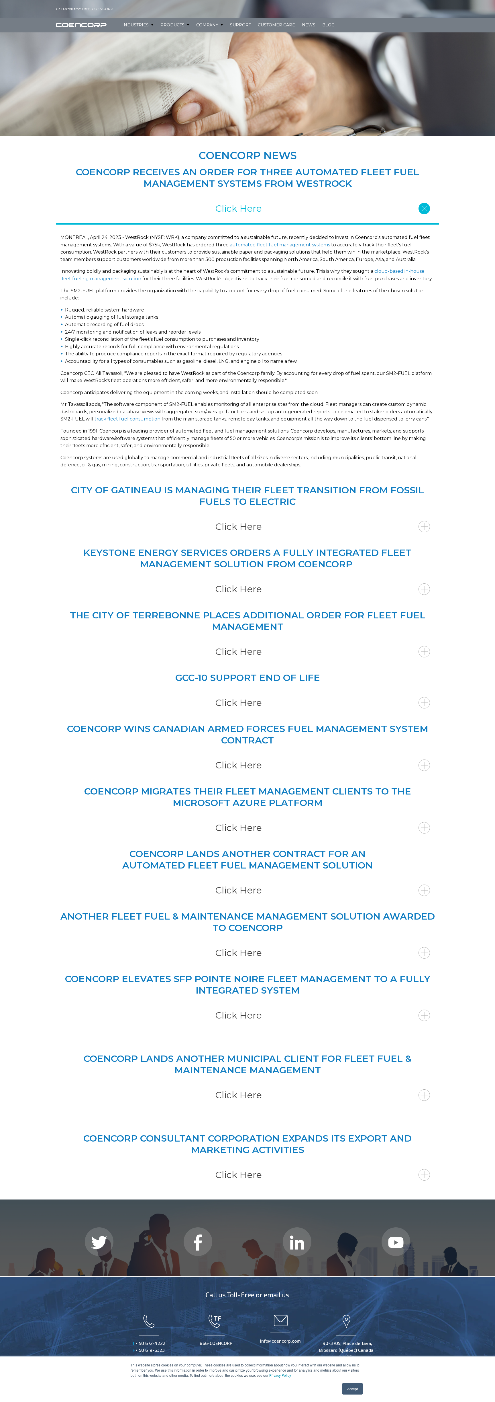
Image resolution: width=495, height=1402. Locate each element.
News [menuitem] (308, 25)
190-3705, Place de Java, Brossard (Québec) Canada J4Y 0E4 (346, 1350)
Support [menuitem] (240, 25)
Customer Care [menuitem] (276, 25)
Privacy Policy (280, 1375)
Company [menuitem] (207, 25)
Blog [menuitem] (328, 25)
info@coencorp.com (280, 1340)
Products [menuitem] (172, 25)
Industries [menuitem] (135, 25)
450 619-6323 (149, 1350)
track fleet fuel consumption (127, 419)
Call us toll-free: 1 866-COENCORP (85, 9)
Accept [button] (352, 1388)
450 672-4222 (148, 1343)
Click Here (238, 208)
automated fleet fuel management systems (280, 245)
